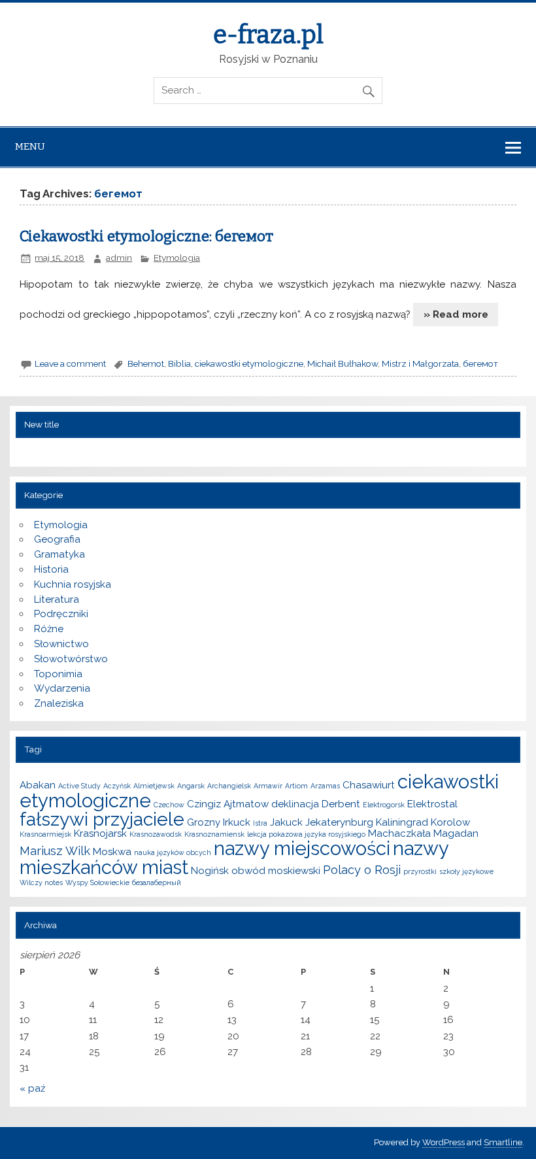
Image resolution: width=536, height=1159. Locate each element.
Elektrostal (432, 804)
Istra (260, 823)
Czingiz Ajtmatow (228, 804)
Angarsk (191, 786)
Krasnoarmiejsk (45, 834)
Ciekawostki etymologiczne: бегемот (146, 236)
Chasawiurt (369, 785)
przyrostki (420, 871)
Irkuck (236, 822)
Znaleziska (59, 703)
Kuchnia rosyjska (72, 584)
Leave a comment (70, 363)
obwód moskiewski (275, 871)
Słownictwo (61, 644)
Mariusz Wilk (55, 851)
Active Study (79, 786)
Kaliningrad (402, 822)
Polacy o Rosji (362, 870)
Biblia (179, 363)
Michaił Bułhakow (342, 363)
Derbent (341, 804)
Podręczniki (61, 614)
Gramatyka (59, 554)
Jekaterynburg (339, 822)
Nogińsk (210, 871)
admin (119, 257)
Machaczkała (399, 833)
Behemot (145, 363)
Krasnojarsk (100, 833)
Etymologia (177, 257)
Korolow (450, 822)
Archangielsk (229, 786)
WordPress (443, 1142)
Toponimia (58, 674)
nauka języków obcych (172, 852)
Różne (48, 629)
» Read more (456, 314)
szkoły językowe (466, 871)
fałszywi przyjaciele (102, 819)
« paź (32, 1088)
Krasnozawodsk (155, 834)
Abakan (38, 785)
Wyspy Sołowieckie (97, 882)
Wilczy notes (41, 882)
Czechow (169, 805)
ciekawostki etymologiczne (249, 363)
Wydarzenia (62, 688)
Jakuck (286, 822)
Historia (51, 569)
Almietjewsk (154, 786)
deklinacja (295, 804)
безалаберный (156, 882)
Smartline (503, 1142)
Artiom (296, 786)
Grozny (203, 822)
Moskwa (112, 852)
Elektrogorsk (384, 805)
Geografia (57, 539)
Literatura (56, 599)
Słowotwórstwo (71, 659)
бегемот (480, 363)
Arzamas (325, 786)
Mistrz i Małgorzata (420, 363)
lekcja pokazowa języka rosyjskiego (306, 834)
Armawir (268, 786)
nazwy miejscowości (302, 848)
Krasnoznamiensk (214, 834)
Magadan (455, 833)
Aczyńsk (117, 786)
